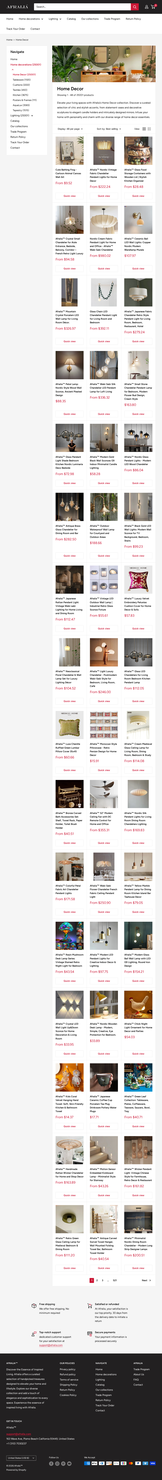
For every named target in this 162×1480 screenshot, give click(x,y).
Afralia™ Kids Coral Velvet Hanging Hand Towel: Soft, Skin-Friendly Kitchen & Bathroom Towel (69, 1104)
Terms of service (69, 1379)
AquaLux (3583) (21, 105)
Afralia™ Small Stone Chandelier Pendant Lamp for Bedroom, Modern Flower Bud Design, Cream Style (138, 391)
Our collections (90, 18)
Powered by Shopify (16, 1470)
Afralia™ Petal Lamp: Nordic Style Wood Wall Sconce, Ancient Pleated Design (69, 390)
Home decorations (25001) (25, 64)
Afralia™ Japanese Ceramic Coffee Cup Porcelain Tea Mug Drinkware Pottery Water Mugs (103, 1104)
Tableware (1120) (22, 79)
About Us (139, 1374)
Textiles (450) (20, 90)
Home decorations (29, 18)
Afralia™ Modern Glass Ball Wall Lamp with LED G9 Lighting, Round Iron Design (137, 960)
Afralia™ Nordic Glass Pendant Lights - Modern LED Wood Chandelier (137, 461)
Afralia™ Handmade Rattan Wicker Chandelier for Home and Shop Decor (70, 1173)
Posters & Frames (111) (25, 100)
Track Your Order (15, 28)
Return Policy (133, 18)
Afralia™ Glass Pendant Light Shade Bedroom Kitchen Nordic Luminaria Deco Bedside (69, 462)
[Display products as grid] (144, 128)
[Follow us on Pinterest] (63, 1463)
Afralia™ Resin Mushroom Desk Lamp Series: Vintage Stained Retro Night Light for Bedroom (70, 960)
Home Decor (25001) (24, 74)
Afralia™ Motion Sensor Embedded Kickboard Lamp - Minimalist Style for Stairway (103, 1175)
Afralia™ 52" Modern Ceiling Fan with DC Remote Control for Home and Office (101, 819)
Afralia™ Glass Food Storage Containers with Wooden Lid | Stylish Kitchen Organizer (137, 175)
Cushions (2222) (21, 84)
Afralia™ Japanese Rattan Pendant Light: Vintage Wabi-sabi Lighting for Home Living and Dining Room (69, 606)
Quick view (70, 196)
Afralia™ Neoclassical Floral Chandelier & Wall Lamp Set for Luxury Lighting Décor (68, 677)
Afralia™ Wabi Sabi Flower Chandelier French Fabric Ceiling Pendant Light (103, 891)
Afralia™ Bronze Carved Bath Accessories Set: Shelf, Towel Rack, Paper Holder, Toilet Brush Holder (69, 820)
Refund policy (67, 1374)
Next (144, 1280)
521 (115, 1280)
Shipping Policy (68, 1384)
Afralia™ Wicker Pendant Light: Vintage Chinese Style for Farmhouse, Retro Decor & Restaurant (138, 1175)
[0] (153, 7)
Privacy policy (67, 1369)
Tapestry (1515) (21, 110)
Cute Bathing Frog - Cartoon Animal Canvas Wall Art (68, 173)
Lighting (53, 18)
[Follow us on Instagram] (57, 1463)
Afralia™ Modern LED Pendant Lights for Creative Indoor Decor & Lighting (103, 960)
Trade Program (112, 18)
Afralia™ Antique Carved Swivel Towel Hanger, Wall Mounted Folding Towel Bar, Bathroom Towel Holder (103, 1245)
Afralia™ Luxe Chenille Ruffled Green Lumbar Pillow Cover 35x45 (68, 748)
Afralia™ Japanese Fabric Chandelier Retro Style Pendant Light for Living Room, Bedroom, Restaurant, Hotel (138, 319)
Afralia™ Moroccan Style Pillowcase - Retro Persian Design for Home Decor (103, 750)
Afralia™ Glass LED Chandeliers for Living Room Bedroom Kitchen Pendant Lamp (137, 677)
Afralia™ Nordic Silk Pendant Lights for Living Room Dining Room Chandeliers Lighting (137, 819)
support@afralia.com (51, 1345)
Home (9, 18)
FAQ (136, 1379)
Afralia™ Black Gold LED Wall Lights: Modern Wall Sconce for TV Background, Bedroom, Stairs (137, 533)
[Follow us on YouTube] (69, 1463)
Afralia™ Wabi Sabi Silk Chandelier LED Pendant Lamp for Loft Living (103, 388)
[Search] (135, 6)
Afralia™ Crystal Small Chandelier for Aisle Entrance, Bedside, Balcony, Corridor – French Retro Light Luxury (69, 246)
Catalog (71, 18)
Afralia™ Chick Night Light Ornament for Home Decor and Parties (138, 1027)
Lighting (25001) (20, 115)
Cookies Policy (68, 1395)
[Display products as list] (149, 128)
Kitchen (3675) (20, 95)
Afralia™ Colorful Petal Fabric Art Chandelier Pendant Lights (68, 889)
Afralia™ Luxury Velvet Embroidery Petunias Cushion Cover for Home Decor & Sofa (137, 604)
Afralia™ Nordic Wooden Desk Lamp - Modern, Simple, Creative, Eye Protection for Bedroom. (103, 1029)
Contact (35, 28)
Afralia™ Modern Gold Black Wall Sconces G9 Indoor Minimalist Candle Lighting (103, 462)
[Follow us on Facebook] (51, 1463)
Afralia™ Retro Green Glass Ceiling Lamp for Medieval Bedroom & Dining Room (68, 1244)
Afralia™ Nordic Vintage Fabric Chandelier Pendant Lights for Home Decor (103, 175)
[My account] (146, 7)
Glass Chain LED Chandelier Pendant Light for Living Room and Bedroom (103, 317)
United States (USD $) (18, 1458)
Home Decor (22, 39)
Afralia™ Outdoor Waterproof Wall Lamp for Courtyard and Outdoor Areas (102, 531)
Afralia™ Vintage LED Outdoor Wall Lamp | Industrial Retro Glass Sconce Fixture (101, 604)
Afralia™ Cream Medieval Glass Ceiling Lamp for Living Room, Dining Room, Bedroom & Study (138, 750)
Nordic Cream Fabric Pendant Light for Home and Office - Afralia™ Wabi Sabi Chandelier (103, 244)
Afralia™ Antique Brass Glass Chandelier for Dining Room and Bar (68, 529)
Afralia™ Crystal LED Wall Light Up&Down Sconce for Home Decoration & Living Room (67, 1031)
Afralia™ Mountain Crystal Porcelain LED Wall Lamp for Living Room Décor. (67, 317)
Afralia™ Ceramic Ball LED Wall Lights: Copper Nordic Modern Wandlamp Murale (137, 244)
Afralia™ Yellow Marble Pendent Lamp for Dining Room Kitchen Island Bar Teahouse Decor (137, 891)
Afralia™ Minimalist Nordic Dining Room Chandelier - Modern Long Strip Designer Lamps (138, 1244)
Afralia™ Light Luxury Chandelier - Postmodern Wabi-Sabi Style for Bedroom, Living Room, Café (103, 679)
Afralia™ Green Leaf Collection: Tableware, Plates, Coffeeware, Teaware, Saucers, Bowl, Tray (137, 1104)
